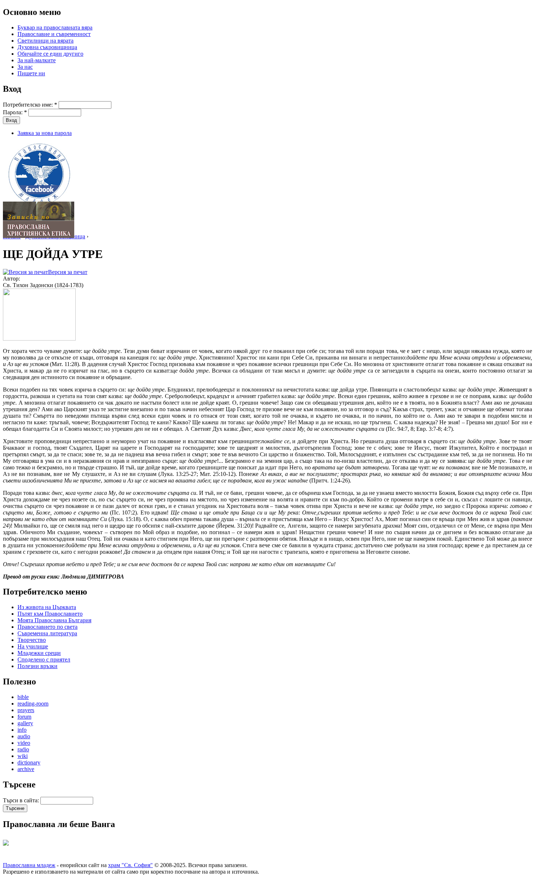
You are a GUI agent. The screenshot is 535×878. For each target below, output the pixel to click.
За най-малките (36, 60)
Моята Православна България (54, 620)
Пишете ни (31, 73)
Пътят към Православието (50, 614)
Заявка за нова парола (44, 133)
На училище (32, 646)
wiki (22, 756)
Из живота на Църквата (46, 607)
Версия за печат (67, 272)
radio (23, 749)
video (23, 743)
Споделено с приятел (43, 659)
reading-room (32, 703)
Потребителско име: (30, 105)
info (22, 730)
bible (23, 697)
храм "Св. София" (130, 865)
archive (25, 769)
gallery (25, 723)
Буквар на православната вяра (54, 27)
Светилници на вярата (45, 40)
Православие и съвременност (54, 34)
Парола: (15, 112)
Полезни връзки (37, 666)
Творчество (31, 640)
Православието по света (47, 627)
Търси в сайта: (21, 800)
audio (23, 736)
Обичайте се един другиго (50, 54)
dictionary (28, 762)
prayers (25, 710)
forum (24, 717)
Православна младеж (29, 865)
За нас (25, 67)
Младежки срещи (39, 653)
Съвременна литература (47, 633)
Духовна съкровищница (47, 47)
